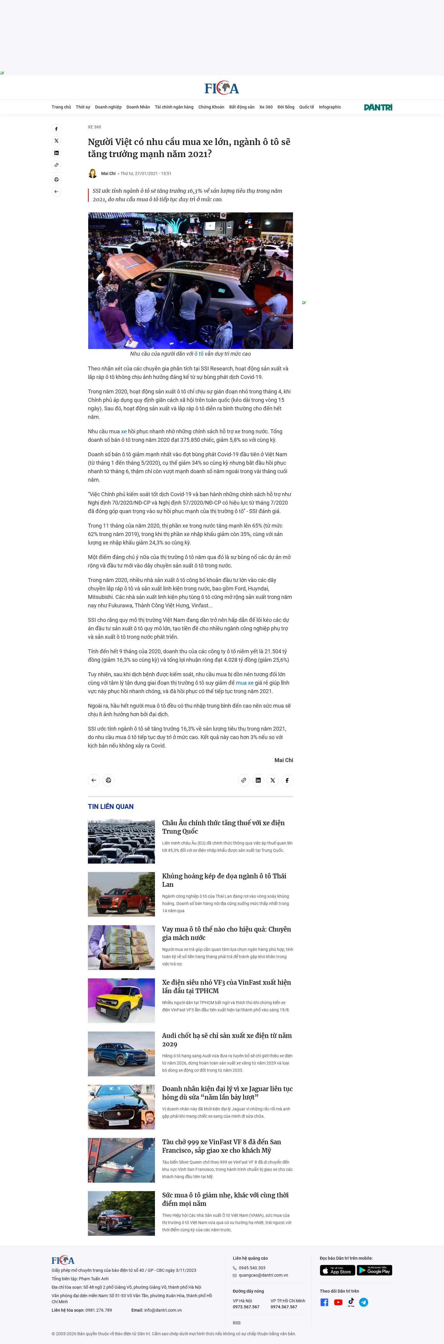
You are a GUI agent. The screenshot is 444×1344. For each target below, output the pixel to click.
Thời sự (83, 107)
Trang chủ (61, 107)
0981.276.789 (98, 1310)
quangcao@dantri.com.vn (263, 1275)
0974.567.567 (284, 1306)
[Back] (56, 191)
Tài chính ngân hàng (174, 107)
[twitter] (56, 141)
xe (124, 431)
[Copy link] (56, 165)
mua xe (245, 683)
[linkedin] (56, 153)
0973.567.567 (246, 1306)
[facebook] (56, 129)
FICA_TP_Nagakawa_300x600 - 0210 (347, 127)
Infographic (330, 107)
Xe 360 (266, 107)
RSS (236, 1322)
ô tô (199, 354)
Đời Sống (286, 107)
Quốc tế (306, 107)
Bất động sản (242, 107)
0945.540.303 (252, 1267)
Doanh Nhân (138, 107)
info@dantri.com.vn (163, 1310)
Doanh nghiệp (108, 107)
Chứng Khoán (211, 107)
